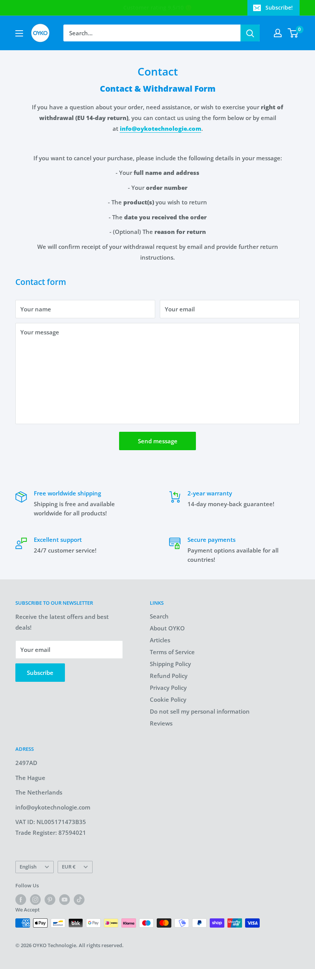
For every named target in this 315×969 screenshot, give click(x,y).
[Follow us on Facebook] (20, 899)
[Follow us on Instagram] (35, 899)
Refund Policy (168, 675)
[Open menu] (19, 33)
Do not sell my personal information (200, 711)
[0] (293, 33)
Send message (157, 441)
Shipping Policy (170, 664)
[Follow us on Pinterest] (50, 899)
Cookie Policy (168, 699)
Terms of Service (172, 652)
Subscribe (40, 672)
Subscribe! (279, 7)
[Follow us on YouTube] (64, 899)
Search (159, 616)
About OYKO (167, 628)
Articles (160, 640)
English (28, 866)
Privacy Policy (168, 687)
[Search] (250, 33)
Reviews (161, 723)
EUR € (68, 866)
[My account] (278, 33)
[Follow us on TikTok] (79, 899)
